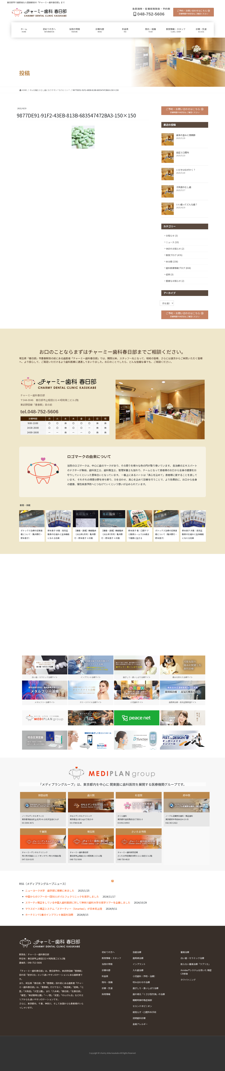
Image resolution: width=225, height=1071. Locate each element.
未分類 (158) (172, 261)
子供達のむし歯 (183, 187)
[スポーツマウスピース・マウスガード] (90, 718)
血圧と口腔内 (182, 152)
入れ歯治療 (138, 970)
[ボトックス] (182, 718)
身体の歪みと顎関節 (185, 135)
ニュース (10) (172, 242)
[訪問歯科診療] (44, 718)
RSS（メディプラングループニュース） (43, 884)
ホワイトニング (188, 979)
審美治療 (185, 952)
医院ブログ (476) (174, 255)
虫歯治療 (137, 952)
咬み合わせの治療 (141, 982)
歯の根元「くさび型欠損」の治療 (149, 994)
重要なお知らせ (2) (175, 280)
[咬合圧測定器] (44, 740)
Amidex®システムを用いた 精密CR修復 (196, 972)
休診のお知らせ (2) (175, 248)
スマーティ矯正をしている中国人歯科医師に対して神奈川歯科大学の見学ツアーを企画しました (77, 902)
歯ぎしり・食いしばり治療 (145, 988)
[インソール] (182, 740)
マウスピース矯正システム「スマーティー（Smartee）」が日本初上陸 (63, 908)
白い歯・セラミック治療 (192, 958)
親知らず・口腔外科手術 (144, 1012)
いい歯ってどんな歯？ (186, 204)
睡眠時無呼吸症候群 (142, 1000)
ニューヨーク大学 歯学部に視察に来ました (49, 890)
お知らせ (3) (172, 235)
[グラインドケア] (90, 740)
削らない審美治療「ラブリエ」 (196, 964)
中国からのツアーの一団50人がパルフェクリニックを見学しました (62, 896)
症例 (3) (169, 274)
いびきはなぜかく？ (185, 169)
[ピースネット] (136, 718)
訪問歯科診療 (139, 1018)
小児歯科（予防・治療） (144, 976)
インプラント (139, 964)
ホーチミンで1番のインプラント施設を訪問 (49, 914)
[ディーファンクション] (136, 740)
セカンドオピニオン (142, 1006)
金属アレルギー (140, 1024)
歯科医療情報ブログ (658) (178, 268)
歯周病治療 (138, 958)
